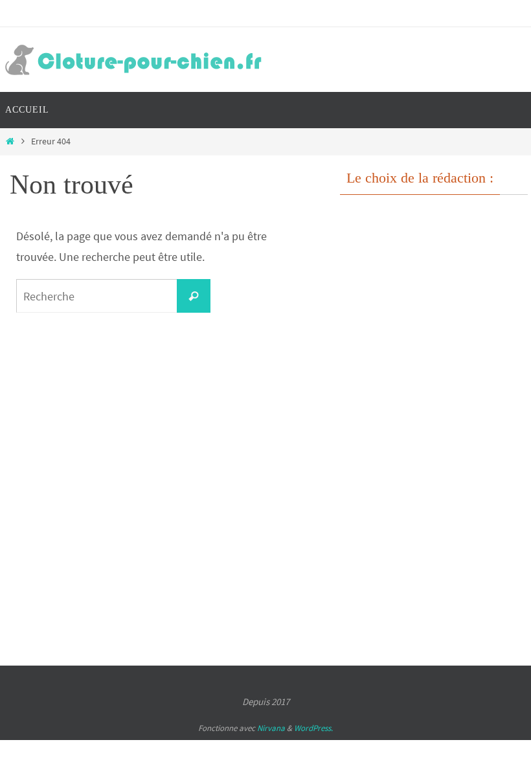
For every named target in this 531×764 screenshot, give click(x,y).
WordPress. (313, 728)
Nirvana (271, 728)
